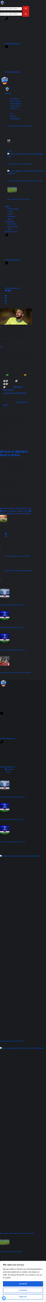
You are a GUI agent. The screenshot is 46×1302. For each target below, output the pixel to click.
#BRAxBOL (18, 387)
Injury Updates (15, 104)
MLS (11, 114)
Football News (15, 119)
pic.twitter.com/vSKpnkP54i (15, 393)
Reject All (23, 1297)
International (9, 221)
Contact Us (14, 109)
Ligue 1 (10, 219)
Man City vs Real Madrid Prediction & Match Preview (12, 650)
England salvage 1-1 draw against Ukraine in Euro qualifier (18, 570)
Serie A (10, 214)
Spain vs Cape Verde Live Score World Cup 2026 (18, 199)
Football (8, 93)
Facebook (10, 769)
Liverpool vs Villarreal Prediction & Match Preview (12, 627)
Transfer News (15, 106)
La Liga (9, 211)
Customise (23, 1290)
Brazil (7, 508)
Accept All (23, 1284)
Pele (17, 508)
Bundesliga (11, 216)
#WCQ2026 (8, 390)
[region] (23, 1281)
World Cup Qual (25, 508)
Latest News (14, 99)
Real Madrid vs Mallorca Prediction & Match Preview (19, 126)
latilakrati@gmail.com (12, 44)
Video (9, 229)
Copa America (12, 226)
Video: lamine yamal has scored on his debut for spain (17, 556)
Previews (13, 116)
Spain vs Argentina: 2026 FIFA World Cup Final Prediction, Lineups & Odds (24, 181)
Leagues (8, 206)
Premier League (12, 209)
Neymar (12, 508)
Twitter (7, 772)
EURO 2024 (11, 224)
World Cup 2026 (11, 232)
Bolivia (2, 508)
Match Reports (15, 101)
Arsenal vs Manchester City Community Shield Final (19, 164)
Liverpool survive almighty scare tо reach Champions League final (15, 672)
